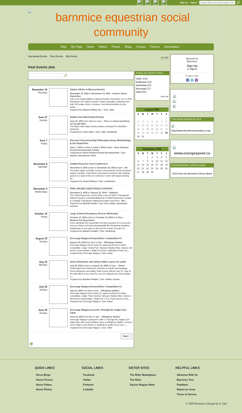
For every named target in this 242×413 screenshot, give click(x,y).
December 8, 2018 (78, 167)
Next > (126, 336)
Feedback (182, 384)
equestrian (122, 203)
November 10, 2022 (79, 93)
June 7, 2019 (76, 147)
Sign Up (184, 2)
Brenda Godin (90, 203)
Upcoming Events (37, 56)
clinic (93, 155)
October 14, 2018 (104, 217)
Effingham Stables (113, 242)
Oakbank (113, 192)
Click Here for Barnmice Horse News (192, 173)
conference (109, 181)
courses (74, 206)
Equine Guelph (90, 231)
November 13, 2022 (101, 93)
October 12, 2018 (78, 217)
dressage (141, 88)
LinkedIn (88, 389)
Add (166, 57)
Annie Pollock (90, 181)
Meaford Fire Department (82, 220)
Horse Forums (44, 379)
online (112, 203)
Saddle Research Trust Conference (89, 164)
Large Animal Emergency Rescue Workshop (94, 213)
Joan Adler (88, 132)
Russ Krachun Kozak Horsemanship (101, 153)
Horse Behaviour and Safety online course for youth (98, 262)
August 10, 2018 (100, 265)
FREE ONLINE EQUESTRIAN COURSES (91, 188)
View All (164, 97)
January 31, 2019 (98, 192)
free (106, 203)
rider (103, 132)
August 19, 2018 (78, 242)
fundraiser (141, 82)
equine (73, 155)
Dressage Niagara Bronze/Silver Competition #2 (96, 286)
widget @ (190, 171)
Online (121, 265)
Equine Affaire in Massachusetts (87, 89)
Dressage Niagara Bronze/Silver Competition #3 (96, 238)
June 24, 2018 (76, 317)
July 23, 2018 (76, 265)
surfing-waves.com (204, 171)
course (116, 279)
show (110, 253)
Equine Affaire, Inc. (92, 110)
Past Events (56, 56)
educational (84, 155)
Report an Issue (186, 389)
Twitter (87, 379)
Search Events (66, 75)
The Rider (135, 379)
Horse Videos (44, 384)
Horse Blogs (43, 374)
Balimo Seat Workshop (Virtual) (87, 117)
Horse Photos (44, 389)
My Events (71, 56)
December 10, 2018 (106, 167)
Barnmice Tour (185, 379)
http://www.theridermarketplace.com (191, 130)
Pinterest (88, 384)
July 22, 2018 (76, 290)
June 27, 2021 (76, 121)
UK (126, 167)
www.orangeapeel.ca (192, 153)
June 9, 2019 (99, 147)
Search (238, 2)
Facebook (88, 374)
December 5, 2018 (78, 192)
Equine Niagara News (142, 384)
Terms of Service (186, 394)
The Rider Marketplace (143, 374)
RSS (31, 344)
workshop (112, 132)
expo (111, 110)
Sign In (193, 2)
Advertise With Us (187, 374)
